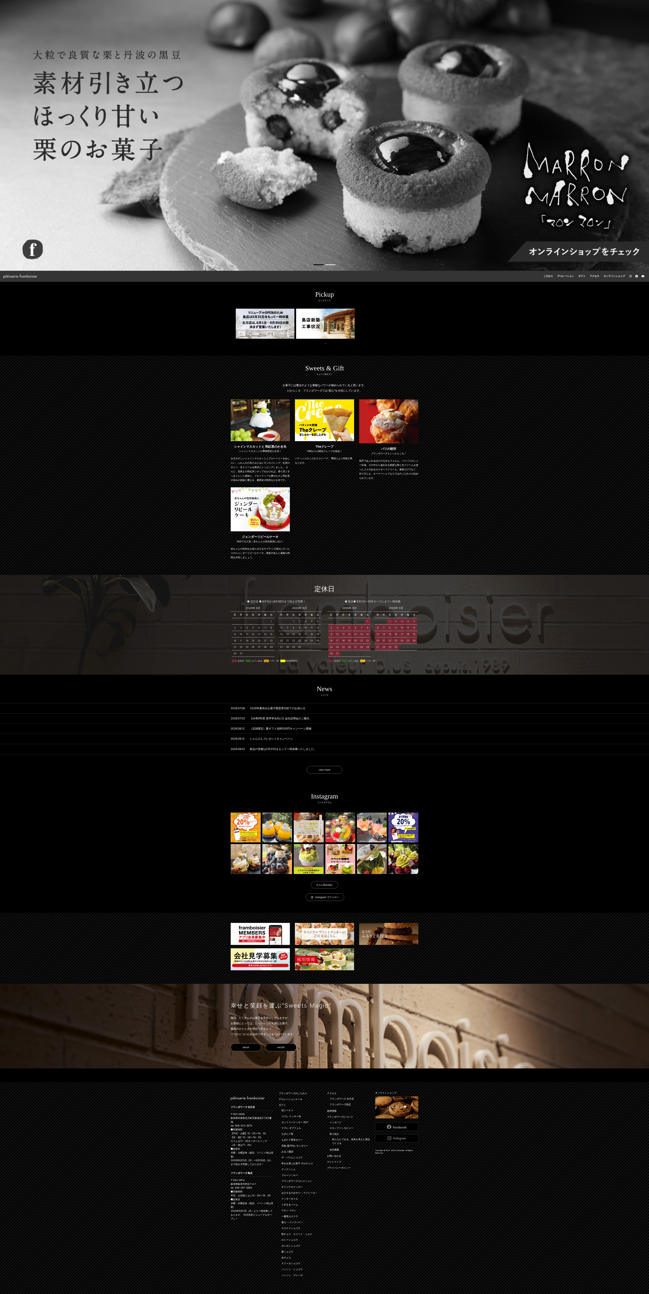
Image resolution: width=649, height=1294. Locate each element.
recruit (280, 1047)
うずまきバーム (289, 1204)
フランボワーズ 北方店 (342, 1098)
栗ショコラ (287, 1251)
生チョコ (286, 1257)
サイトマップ (334, 1161)
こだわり (548, 275)
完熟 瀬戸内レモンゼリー (294, 1145)
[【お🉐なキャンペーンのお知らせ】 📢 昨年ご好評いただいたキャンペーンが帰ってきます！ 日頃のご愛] (403, 828)
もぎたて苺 (287, 1133)
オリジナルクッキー (292, 1186)
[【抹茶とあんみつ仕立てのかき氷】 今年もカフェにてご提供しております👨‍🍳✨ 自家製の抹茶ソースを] (372, 859)
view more (324, 769)
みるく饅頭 (287, 1151)
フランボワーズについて (340, 1116)
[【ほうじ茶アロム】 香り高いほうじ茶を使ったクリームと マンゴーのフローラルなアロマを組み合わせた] (277, 828)
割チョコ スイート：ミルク (296, 1234)
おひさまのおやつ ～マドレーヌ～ (299, 1192)
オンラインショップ (614, 275)
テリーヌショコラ (290, 1263)
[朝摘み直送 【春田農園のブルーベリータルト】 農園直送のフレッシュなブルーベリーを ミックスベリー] (277, 859)
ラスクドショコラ (290, 1228)
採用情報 (331, 1110)
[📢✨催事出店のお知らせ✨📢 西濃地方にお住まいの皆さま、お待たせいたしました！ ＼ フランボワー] (309, 828)
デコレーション (565, 275)
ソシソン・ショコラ (292, 1269)
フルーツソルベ (289, 1175)
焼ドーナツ (287, 1110)
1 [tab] (319, 264)
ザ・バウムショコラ (292, 1157)
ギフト (581, 275)
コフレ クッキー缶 (291, 1116)
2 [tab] (330, 264)
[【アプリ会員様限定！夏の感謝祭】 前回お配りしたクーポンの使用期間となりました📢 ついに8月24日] (246, 828)
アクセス (594, 275)
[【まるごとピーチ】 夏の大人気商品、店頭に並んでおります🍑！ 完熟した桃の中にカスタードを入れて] (372, 828)
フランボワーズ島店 (340, 1104)
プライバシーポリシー (339, 1167)
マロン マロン (288, 1210)
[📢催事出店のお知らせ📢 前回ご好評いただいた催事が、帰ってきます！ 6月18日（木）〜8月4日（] (340, 859)
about (246, 1047)
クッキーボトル (289, 1198)
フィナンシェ (288, 1169)
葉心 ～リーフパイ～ (292, 1222)
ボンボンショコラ (290, 1245)
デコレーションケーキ (291, 1099)
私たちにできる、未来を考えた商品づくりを (351, 1141)
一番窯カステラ (289, 1216)
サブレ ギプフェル (291, 1127)
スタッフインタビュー (341, 1127)
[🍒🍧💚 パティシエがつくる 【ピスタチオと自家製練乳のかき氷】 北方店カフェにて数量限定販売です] (309, 859)
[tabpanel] (324, 135)
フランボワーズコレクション (296, 1180)
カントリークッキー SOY (294, 1122)
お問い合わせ (334, 1155)
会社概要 (334, 1149)
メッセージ (335, 1122)
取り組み (334, 1133)
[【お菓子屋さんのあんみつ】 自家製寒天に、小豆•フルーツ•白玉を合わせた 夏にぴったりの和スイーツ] (340, 828)
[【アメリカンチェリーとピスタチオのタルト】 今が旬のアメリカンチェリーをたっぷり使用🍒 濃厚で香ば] (403, 859)
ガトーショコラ (289, 1239)
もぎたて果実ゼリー (292, 1139)
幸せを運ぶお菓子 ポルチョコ (297, 1163)
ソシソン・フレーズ (292, 1275)
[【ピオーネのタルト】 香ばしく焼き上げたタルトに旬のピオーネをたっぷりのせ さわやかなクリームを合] (246, 859)
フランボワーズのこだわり (293, 1093)
